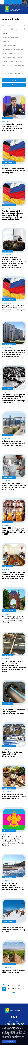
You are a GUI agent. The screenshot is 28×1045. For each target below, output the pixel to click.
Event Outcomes (18, 49)
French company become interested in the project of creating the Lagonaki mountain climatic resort (13, 575)
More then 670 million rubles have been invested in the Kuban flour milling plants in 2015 (14, 487)
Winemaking (19, 61)
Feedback (13, 2)
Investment (5, 37)
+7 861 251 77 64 (14, 1023)
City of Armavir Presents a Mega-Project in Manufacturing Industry (13, 712)
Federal (4, 73)
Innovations (5, 41)
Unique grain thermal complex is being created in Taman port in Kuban (13, 443)
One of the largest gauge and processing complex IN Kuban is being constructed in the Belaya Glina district (13, 399)
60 (13, 989)
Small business (15, 37)
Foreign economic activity (9, 45)
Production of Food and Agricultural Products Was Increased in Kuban (14, 797)
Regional (10, 73)
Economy (4, 53)
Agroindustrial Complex (8, 57)
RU (26, 2)
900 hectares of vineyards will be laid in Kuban (13, 971)
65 (23, 989)
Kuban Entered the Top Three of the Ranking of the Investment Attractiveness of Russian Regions (13, 841)
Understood (9, 1041)
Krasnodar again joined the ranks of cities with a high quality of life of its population (13, 620)
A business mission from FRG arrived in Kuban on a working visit (13, 171)
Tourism (11, 61)
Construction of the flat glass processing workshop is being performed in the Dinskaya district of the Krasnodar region (14, 666)
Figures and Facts (14, 53)
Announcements (7, 49)
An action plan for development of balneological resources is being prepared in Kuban (13, 886)
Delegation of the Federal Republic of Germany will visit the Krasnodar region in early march (13, 309)
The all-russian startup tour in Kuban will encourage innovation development (12, 127)
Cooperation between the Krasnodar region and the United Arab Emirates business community (13, 353)
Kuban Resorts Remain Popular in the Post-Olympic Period (12, 754)
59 (8, 989)
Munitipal (17, 73)
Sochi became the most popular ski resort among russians (13, 930)
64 (19, 989)
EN (23, 2)
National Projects (7, 65)
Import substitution (19, 65)
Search (14, 80)
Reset (14, 85)
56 (19, 985)
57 (23, 985)
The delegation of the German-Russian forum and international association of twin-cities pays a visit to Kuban (13, 215)
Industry (19, 57)
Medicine (4, 61)
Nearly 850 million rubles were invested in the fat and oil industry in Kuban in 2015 (13, 531)
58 (4, 989)
